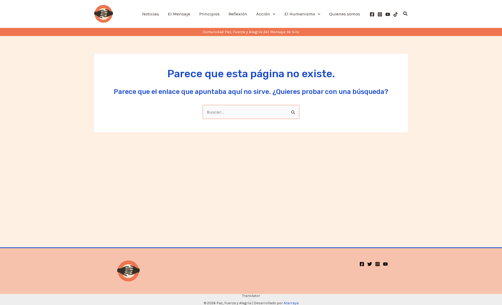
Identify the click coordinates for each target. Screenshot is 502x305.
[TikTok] (395, 14)
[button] (272, 13)
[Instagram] (380, 14)
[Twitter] (369, 264)
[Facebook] (372, 14)
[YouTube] (387, 14)
